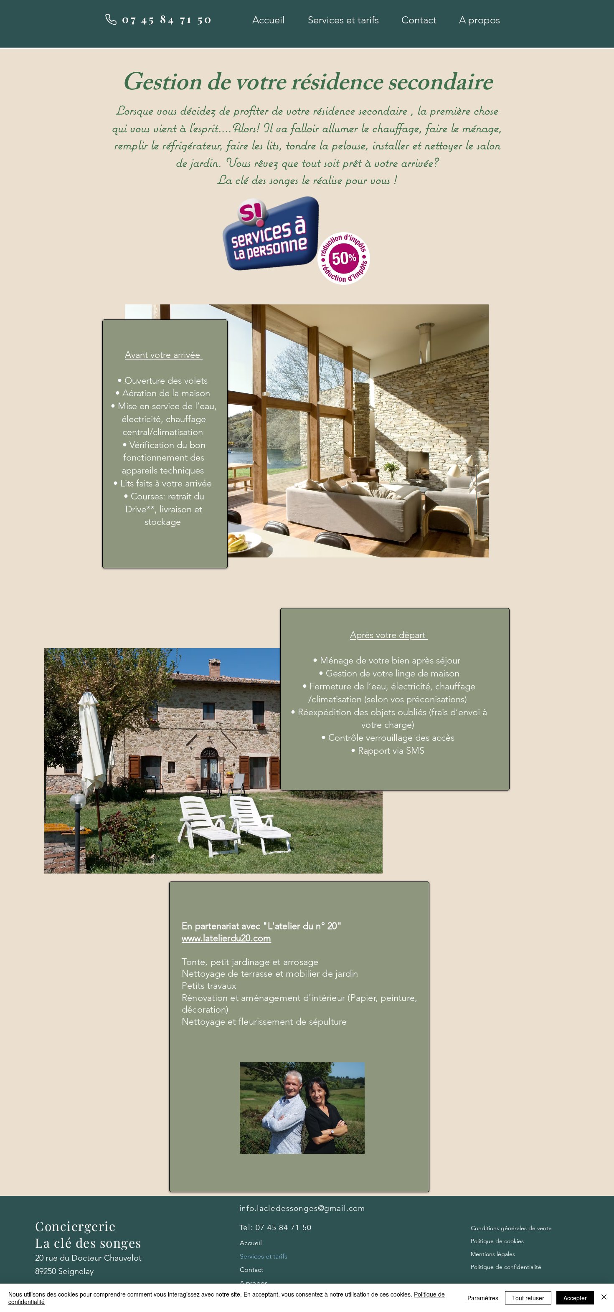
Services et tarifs (263, 1256)
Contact (251, 1270)
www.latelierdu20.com (226, 938)
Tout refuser (528, 1298)
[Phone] (110, 19)
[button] (343, 20)
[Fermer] (604, 1297)
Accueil (251, 1243)
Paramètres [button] (482, 1298)
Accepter (575, 1298)
